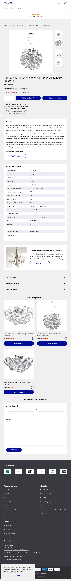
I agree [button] (18, 575)
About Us (6, 490)
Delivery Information (46, 494)
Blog (5, 498)
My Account (7, 525)
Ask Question (13, 450)
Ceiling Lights (33, 25)
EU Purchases (44, 514)
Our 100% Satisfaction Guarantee (50, 498)
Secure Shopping (45, 502)
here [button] (24, 572)
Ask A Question (16, 156)
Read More (39, 263)
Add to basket (27, 98)
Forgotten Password (10, 533)
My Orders (7, 529)
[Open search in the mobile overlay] (35, 8)
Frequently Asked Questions (12, 510)
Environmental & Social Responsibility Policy (53, 510)
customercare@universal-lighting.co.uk (16, 550)
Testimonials (7, 502)
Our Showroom (8, 506)
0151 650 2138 (8, 547)
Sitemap (43, 573)
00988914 (18, 556)
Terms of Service (41, 576)
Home (5, 25)
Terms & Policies (45, 490)
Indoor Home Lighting (18, 25)
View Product (18, 343)
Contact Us (7, 514)
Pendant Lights (46, 25)
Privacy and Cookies (46, 506)
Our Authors (7, 494)
